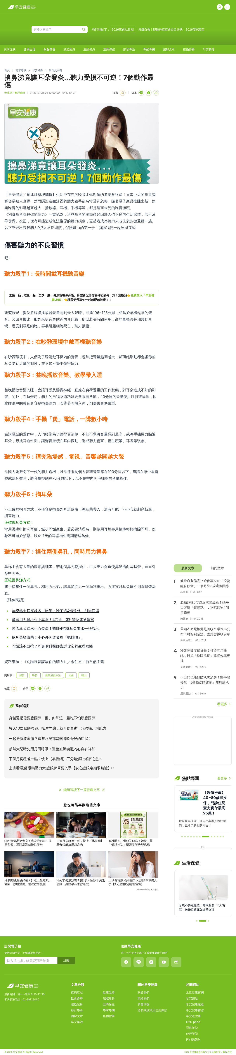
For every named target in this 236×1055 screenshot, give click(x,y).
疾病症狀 (9, 49)
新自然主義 (55, 70)
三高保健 (109, 49)
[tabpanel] (203, 641)
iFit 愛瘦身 (193, 1039)
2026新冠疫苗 (195, 29)
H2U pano (193, 1022)
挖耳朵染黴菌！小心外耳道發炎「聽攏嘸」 (47, 637)
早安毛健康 (193, 1016)
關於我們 (143, 992)
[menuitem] (9, 49)
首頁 (7, 70)
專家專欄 (149, 49)
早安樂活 (209, 49)
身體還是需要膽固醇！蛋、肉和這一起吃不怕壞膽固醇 (52, 718)
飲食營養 (49, 49)
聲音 (22, 675)
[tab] (188, 568)
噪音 (34, 675)
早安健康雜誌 (195, 1010)
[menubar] (109, 49)
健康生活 (29, 49)
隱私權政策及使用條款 (152, 1010)
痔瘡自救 (144, 29)
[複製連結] (156, 93)
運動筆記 (192, 1028)
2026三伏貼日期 (123, 29)
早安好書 (37, 70)
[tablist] (203, 568)
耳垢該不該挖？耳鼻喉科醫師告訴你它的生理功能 (52, 646)
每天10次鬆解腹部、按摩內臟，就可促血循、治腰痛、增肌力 (57, 728)
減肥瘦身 (69, 49)
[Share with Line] (141, 93)
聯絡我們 (143, 998)
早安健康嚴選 (195, 1004)
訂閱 (66, 960)
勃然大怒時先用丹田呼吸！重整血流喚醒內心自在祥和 (52, 749)
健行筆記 (192, 1033)
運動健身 (89, 49)
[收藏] (123, 93)
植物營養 (189, 49)
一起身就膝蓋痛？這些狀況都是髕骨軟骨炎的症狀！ (50, 738)
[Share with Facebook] (149, 93)
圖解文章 (169, 49)
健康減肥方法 (53, 675)
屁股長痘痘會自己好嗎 (168, 29)
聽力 (83, 675)
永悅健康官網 (195, 992)
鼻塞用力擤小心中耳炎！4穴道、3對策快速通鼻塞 (53, 620)
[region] (82, 297)
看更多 (222, 704)
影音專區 (129, 49)
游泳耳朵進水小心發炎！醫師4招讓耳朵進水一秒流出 (55, 628)
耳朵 (71, 675)
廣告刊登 (143, 1004)
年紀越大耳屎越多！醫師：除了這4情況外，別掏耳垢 (55, 611)
